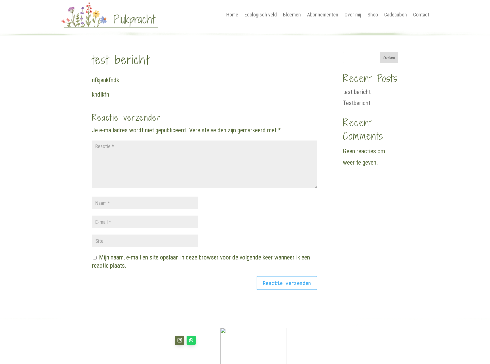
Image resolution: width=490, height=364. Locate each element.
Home (232, 15)
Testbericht (356, 103)
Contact (421, 15)
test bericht (357, 91)
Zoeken (389, 57)
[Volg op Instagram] (179, 340)
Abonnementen (322, 15)
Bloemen (292, 15)
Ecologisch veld (260, 15)
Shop (373, 15)
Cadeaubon (395, 15)
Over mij (353, 15)
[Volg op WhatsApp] (191, 340)
